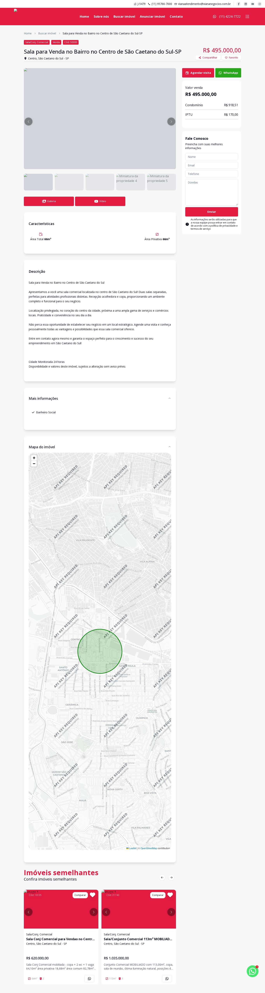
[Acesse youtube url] (252, 4)
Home (84, 16)
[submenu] (247, 16)
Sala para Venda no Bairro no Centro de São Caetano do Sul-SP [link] (103, 33)
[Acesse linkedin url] (245, 4)
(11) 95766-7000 (162, 4)
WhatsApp (230, 73)
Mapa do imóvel (42, 447)
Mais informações (43, 398)
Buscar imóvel (124, 16)
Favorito (233, 57)
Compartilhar (210, 57)
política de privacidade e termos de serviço (214, 227)
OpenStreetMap (148, 848)
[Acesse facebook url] (238, 4)
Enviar (211, 212)
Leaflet (132, 848)
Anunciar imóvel (152, 16)
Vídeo (102, 201)
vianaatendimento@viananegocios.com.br (204, 4)
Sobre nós (101, 16)
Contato (176, 16)
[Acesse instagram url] (259, 4)
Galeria (51, 201)
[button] (28, 121)
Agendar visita (201, 73)
